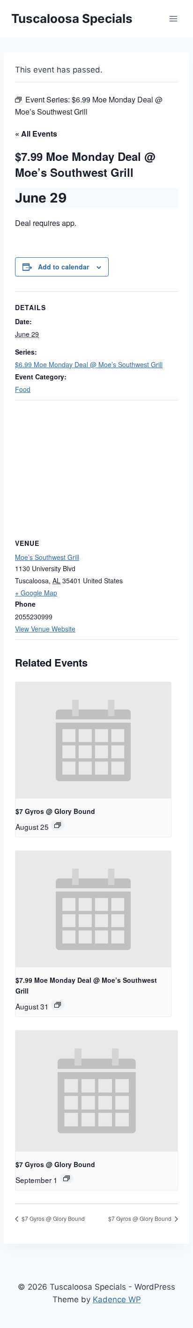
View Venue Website (45, 628)
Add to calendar (63, 266)
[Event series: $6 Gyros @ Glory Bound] (57, 825)
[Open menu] (173, 18)
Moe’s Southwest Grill (47, 557)
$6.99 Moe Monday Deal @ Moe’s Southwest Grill (89, 364)
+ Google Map (36, 592)
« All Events (36, 133)
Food (22, 389)
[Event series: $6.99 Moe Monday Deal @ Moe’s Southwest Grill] (57, 1005)
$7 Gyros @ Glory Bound (55, 811)
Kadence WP (117, 1299)
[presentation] (93, 740)
